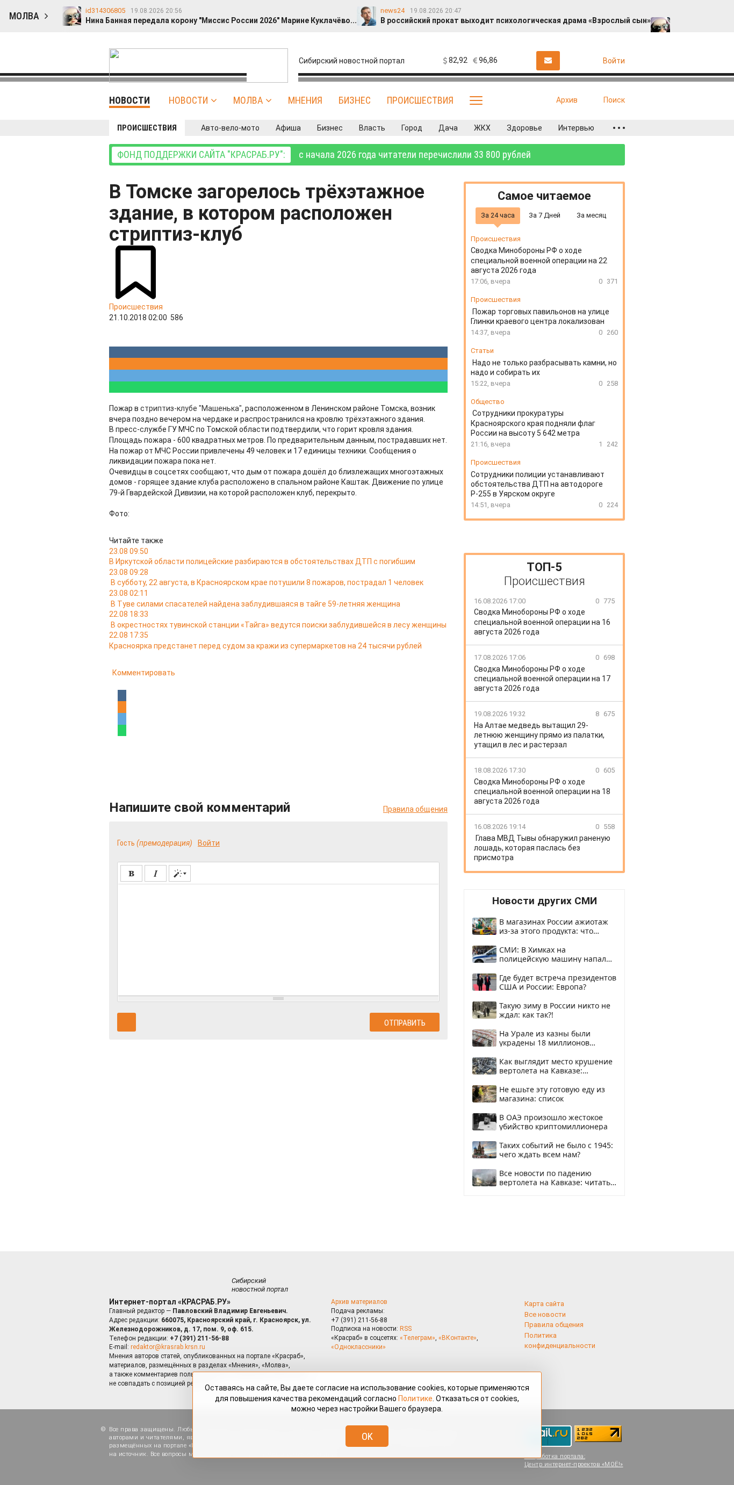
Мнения (305, 100)
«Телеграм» (417, 1338)
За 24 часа (498, 215)
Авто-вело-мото (230, 128)
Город (411, 128)
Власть (372, 128)
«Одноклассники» (358, 1347)
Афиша (288, 128)
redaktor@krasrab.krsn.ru (168, 1347)
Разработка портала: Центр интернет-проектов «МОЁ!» (573, 1460)
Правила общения (415, 809)
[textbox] (278, 938)
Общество (488, 402)
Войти (209, 843)
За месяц (591, 215)
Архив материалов (359, 1302)
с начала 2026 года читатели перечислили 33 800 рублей (324, 154)
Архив (567, 100)
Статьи (482, 351)
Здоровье (524, 128)
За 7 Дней (544, 215)
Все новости (545, 1314)
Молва (248, 100)
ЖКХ (482, 128)
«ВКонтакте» (457, 1338)
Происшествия (420, 100)
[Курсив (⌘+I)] (156, 873)
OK (367, 1436)
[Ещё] (619, 128)
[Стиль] (180, 873)
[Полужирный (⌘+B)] (131, 873)
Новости (188, 100)
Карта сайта (544, 1304)
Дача (448, 128)
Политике (415, 1398)
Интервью (576, 128)
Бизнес (355, 100)
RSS (406, 1328)
